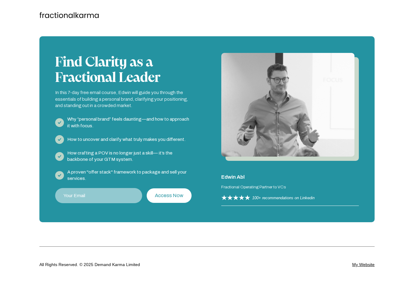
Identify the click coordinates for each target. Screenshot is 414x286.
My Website (363, 264)
